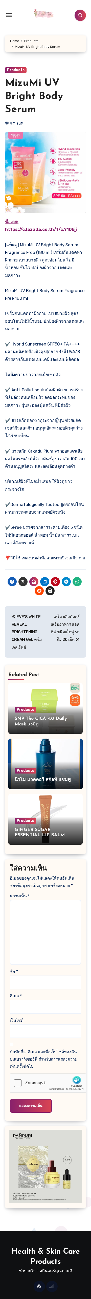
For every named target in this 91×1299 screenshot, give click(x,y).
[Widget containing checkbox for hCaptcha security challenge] (48, 1083)
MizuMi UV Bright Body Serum (34, 96)
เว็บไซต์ (16, 1020)
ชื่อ (14, 971)
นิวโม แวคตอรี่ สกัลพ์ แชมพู (43, 780)
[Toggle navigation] (9, 15)
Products (16, 70)
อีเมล (16, 995)
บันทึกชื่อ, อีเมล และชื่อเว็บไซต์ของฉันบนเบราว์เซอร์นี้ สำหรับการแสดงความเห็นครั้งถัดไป (44, 1059)
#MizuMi (17, 123)
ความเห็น (20, 896)
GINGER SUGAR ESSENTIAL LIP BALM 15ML (40, 835)
